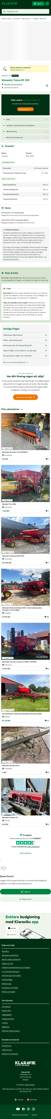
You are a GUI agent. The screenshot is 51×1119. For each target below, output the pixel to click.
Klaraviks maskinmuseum (11, 1031)
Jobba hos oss (7, 1050)
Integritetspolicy (8, 1019)
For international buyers (10, 971)
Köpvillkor (5, 951)
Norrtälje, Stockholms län (13, 84)
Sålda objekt (6, 19)
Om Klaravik (6, 1007)
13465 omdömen (33, 847)
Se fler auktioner (16, 70)
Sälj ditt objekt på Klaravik (11, 959)
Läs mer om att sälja (24, 397)
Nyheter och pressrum (10, 1054)
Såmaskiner (26, 19)
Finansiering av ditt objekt (11, 975)
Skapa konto (27, 899)
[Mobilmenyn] (47, 4)
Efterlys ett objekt (8, 992)
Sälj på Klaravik (24, 109)
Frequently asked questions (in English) (16, 967)
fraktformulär (11, 298)
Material (34, 1115)
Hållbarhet (5, 1027)
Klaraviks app (6, 984)
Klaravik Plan (6, 1011)
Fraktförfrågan (7, 980)
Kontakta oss (6, 1046)
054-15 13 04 (30, 1085)
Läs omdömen (25, 853)
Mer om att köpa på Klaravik (14, 362)
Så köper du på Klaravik (10, 955)
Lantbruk (16, 19)
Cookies (5, 1023)
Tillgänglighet (7, 1015)
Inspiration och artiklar (10, 988)
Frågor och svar (7, 963)
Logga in (26, 892)
